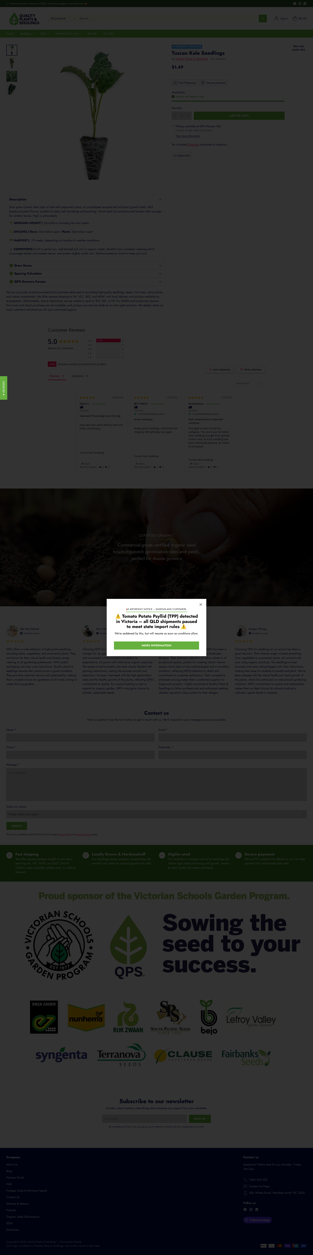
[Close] (200, 604)
